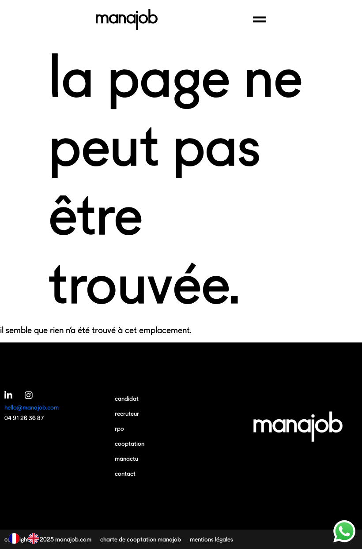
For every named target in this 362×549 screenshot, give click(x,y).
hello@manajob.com (31, 407)
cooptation (129, 443)
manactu (126, 458)
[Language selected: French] (28, 538)
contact (125, 473)
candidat (127, 398)
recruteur (127, 413)
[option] (36, 538)
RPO (119, 428)
